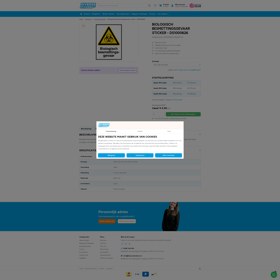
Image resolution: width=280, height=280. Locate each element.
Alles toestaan (168, 155)
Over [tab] (169, 131)
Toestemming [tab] (111, 131)
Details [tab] (140, 131)
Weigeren (111, 155)
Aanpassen (140, 155)
